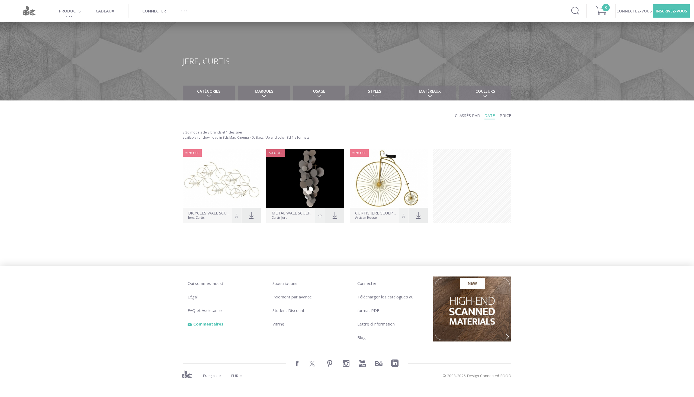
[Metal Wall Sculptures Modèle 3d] (305, 178)
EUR (234, 375)
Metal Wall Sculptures (293, 213)
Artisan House (366, 218)
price (505, 115)
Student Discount (288, 310)
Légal (193, 297)
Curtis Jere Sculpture (376, 213)
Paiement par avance (292, 297)
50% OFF (192, 153)
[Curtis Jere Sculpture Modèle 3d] (389, 178)
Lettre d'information (376, 324)
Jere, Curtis (196, 218)
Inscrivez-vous (671, 11)
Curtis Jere (279, 218)
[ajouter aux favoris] (236, 215)
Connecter (367, 283)
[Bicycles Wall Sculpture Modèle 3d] (222, 178)
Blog (361, 337)
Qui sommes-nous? (206, 283)
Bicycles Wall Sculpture (209, 213)
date (489, 115)
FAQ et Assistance (205, 310)
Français (210, 375)
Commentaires (208, 324)
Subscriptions (284, 283)
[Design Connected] (29, 11)
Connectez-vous (634, 11)
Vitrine (278, 324)
